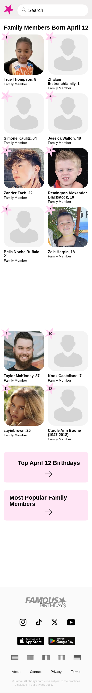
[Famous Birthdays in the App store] (31, 641)
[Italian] (61, 657)
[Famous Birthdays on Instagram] (20, 622)
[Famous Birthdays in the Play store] (61, 641)
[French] (46, 657)
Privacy (56, 671)
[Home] (46, 602)
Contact (36, 671)
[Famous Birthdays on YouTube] (69, 622)
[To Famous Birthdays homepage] (9, 9)
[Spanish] (14, 657)
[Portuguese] (30, 657)
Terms (75, 671)
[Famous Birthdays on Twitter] (52, 622)
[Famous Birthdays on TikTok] (36, 622)
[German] (77, 657)
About (16, 671)
